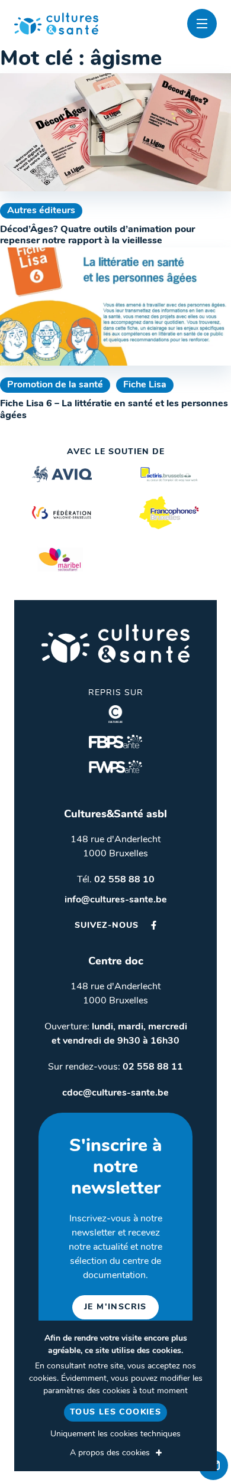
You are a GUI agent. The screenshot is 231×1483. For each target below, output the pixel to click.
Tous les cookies (115, 1412)
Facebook (153, 925)
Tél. (116, 880)
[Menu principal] (202, 23)
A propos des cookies (110, 1453)
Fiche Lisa (144, 385)
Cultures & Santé (115, 643)
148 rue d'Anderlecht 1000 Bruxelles (115, 847)
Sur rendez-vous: (115, 1067)
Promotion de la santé (55, 385)
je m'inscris (115, 1307)
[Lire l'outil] (115, 132)
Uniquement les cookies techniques (115, 1434)
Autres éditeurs (41, 211)
